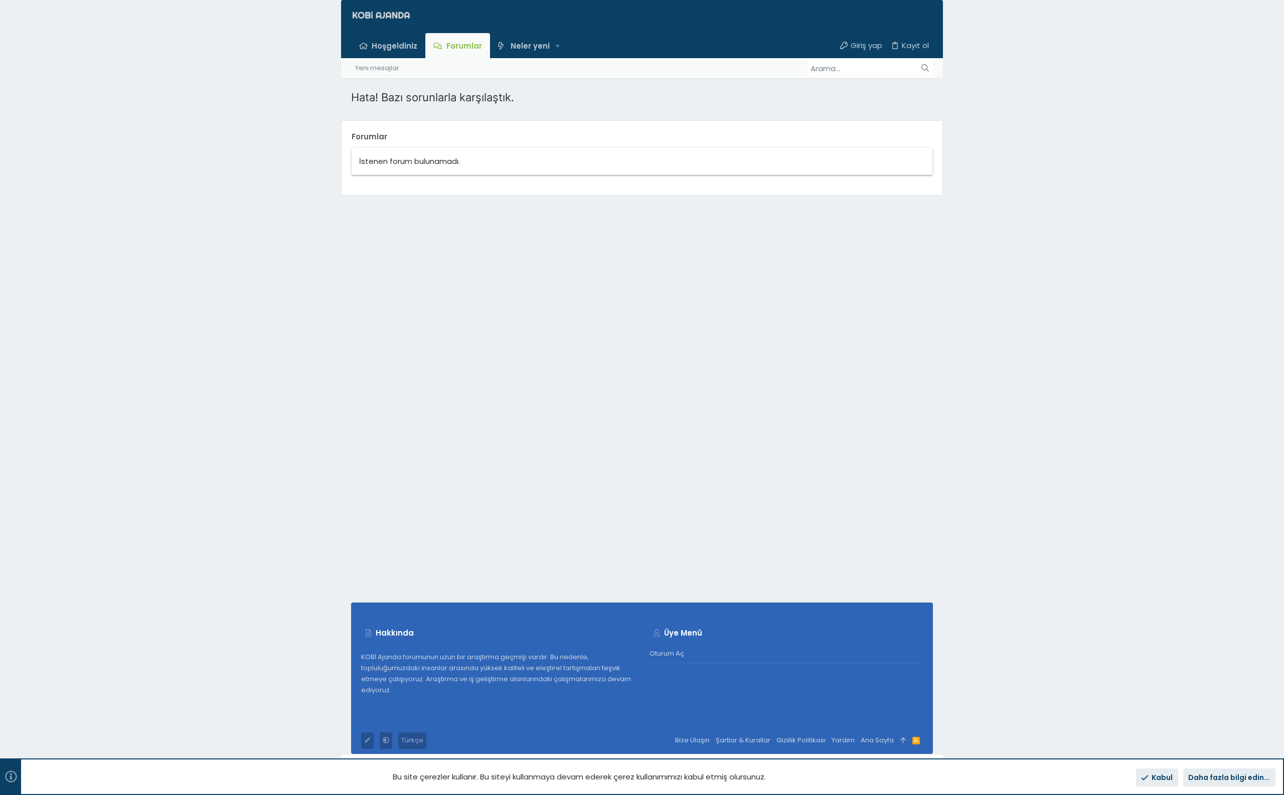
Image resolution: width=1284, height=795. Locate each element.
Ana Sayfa (877, 740)
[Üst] (903, 740)
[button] (558, 45)
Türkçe (412, 740)
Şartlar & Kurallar (743, 740)
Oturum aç (667, 653)
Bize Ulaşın (692, 740)
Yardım (843, 740)
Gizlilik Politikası (801, 740)
